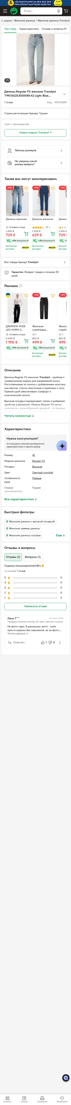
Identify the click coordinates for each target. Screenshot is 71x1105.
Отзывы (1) (13, 557)
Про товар (10, 29)
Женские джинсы (24, 21)
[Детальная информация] (20, 285)
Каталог (7, 1102)
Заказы (24, 1102)
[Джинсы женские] (17, 201)
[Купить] (26, 234)
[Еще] (64, 94)
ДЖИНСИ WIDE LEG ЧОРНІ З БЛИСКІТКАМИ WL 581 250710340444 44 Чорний (16, 328)
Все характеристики (20, 499)
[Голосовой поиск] (58, 11)
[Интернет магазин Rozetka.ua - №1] (13, 11)
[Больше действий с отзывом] (60, 642)
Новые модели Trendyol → (35, 133)
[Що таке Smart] (25, 247)
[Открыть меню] (5, 11)
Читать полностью (19, 416)
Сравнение (42, 1102)
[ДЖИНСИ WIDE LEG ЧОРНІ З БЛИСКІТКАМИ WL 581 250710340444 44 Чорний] (17, 308)
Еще (60, 535)
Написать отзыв (35, 606)
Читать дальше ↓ (17, 634)
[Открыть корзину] (66, 11)
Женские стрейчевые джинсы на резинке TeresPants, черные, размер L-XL (43, 328)
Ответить (19, 642)
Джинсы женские (16, 219)
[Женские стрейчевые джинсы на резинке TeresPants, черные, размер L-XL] (44, 308)
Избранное (62, 1102)
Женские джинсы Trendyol (54, 21)
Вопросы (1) (33, 557)
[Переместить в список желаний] (26, 189)
